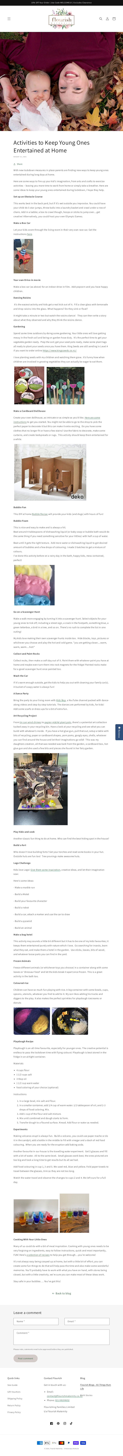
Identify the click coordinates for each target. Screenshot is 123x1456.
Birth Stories (86, 1395)
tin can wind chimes (30, 722)
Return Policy (14, 1405)
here (29, 234)
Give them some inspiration (45, 869)
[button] (9, 18)
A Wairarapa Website (71, 1449)
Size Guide (13, 1385)
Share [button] (19, 164)
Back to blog (63, 1293)
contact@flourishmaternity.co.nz (65, 1396)
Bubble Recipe (40, 514)
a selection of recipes (38, 1254)
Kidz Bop (61, 700)
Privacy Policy (14, 1412)
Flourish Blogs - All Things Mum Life (95, 1386)
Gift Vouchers (14, 1391)
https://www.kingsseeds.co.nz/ (59, 350)
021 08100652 (62, 1400)
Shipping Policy (15, 1398)
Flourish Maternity (56, 1449)
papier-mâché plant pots (58, 722)
